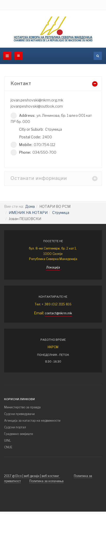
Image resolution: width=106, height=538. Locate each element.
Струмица (60, 212)
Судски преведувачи (19, 414)
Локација (53, 267)
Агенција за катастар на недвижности (32, 420)
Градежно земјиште (18, 434)
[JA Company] (53, 29)
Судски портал (15, 427)
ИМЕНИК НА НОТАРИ (28, 212)
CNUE (8, 447)
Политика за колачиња (46, 481)
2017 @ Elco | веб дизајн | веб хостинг (32, 476)
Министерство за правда (22, 407)
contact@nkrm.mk (58, 313)
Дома (30, 206)
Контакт (21, 83)
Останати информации (39, 178)
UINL (7, 440)
